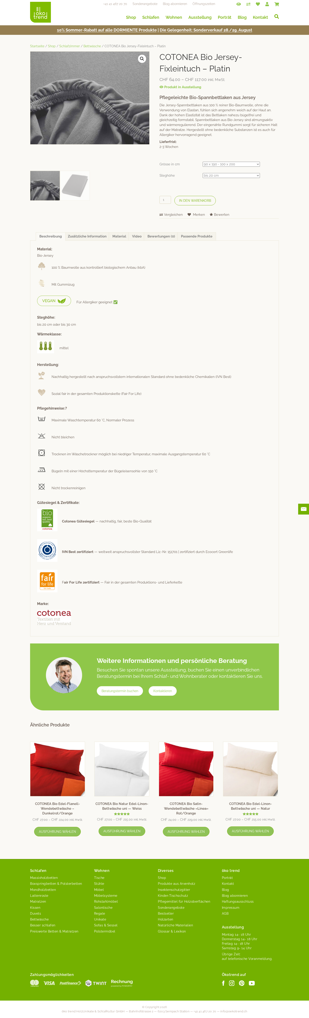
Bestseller (166, 913)
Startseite (37, 46)
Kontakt (260, 17)
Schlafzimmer (69, 46)
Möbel (99, 890)
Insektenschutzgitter (174, 890)
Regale (99, 913)
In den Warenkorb (195, 200)
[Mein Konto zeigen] (267, 4)
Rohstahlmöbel (106, 901)
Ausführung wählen (57, 831)
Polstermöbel (104, 931)
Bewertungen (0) (161, 236)
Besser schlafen (42, 925)
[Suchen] (275, 16)
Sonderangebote (145, 4)
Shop (131, 17)
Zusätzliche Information (87, 236)
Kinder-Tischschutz (173, 895)
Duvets (35, 913)
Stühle (99, 883)
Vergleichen (173, 215)
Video (137, 236)
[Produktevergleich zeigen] (248, 4)
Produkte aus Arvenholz (176, 883)
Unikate (100, 919)
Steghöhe (167, 175)
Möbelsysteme (105, 895)
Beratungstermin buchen (120, 691)
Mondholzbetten (43, 890)
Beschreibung (50, 236)
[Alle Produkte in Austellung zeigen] (238, 4)
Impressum (231, 907)
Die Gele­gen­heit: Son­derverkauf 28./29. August (206, 30)
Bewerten (221, 215)
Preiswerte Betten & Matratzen (54, 931)
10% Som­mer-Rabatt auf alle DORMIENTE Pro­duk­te (107, 30)
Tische (99, 878)
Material (119, 236)
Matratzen (38, 901)
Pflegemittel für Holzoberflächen (184, 901)
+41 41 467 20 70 (115, 4)
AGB (225, 913)
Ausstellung (200, 17)
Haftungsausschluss (238, 901)
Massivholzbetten (44, 878)
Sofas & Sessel (106, 925)
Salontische (103, 907)
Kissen (35, 907)
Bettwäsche (92, 46)
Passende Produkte (196, 236)
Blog (242, 17)
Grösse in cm (169, 164)
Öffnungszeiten (204, 4)
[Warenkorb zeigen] (276, 4)
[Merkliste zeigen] (258, 4)
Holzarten (165, 919)
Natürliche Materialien (175, 925)
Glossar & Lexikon (172, 931)
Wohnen (174, 17)
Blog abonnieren (175, 4)
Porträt (224, 17)
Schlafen (150, 17)
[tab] (51, 236)
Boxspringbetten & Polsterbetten (56, 883)
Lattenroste (39, 895)
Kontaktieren (162, 691)
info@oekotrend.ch (233, 1011)
